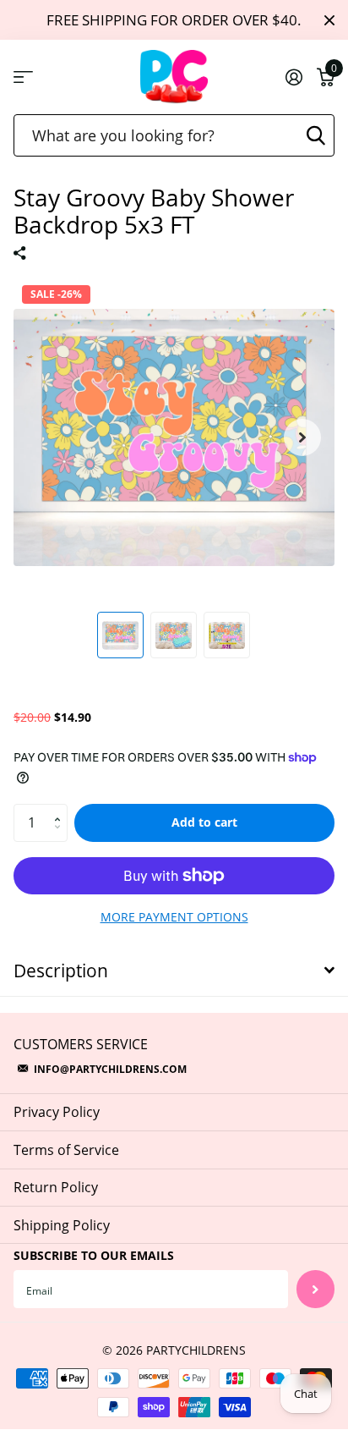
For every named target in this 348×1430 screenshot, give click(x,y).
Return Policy (56, 1187)
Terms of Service (66, 1150)
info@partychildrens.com (110, 1069)
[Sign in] (293, 77)
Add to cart (204, 822)
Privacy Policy (57, 1112)
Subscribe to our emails (94, 1255)
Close (329, 20)
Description (61, 970)
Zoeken (315, 135)
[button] (302, 437)
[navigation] (120, 635)
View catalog (23, 77)
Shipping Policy (62, 1225)
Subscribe (315, 1289)
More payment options (174, 917)
